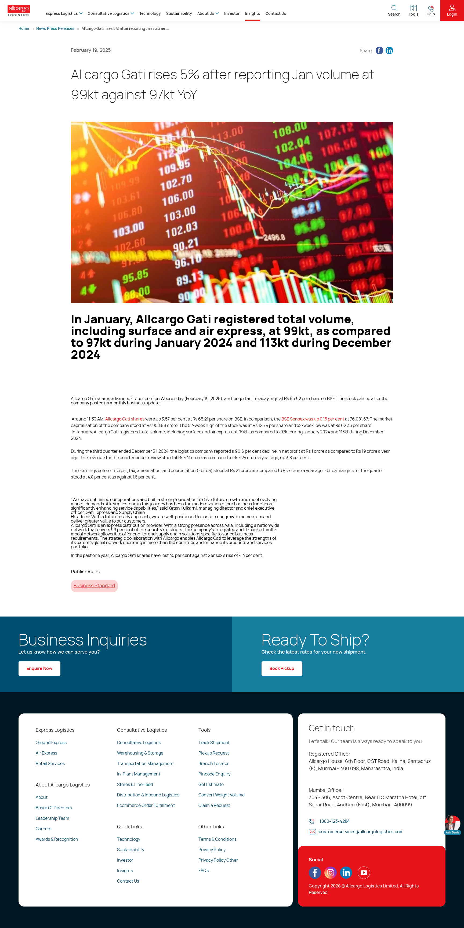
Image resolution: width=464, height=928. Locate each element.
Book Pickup (282, 668)
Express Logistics (62, 14)
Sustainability (179, 14)
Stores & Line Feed (135, 784)
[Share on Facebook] (379, 51)
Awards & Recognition (57, 839)
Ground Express (51, 743)
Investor (232, 14)
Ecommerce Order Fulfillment (146, 805)
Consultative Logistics (108, 14)
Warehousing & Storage (140, 753)
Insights (252, 14)
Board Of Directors (54, 808)
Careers (43, 829)
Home (24, 29)
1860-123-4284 (335, 821)
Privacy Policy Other (218, 860)
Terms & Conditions (217, 839)
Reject (332, 909)
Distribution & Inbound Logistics (148, 795)
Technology (150, 14)
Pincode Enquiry (214, 774)
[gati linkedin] (346, 877)
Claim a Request (214, 805)
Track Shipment (214, 743)
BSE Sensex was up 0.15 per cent (312, 419)
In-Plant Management (138, 774)
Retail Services (50, 764)
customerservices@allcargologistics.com (361, 832)
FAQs (203, 871)
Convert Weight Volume (221, 795)
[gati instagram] (331, 873)
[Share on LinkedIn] (389, 51)
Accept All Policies (409, 909)
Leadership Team (52, 818)
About (42, 797)
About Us (205, 14)
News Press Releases (55, 29)
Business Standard (94, 585)
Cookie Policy (144, 913)
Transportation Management (145, 764)
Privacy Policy (212, 850)
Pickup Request (213, 753)
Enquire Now (39, 668)
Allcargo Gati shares (124, 419)
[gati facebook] (315, 877)
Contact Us (276, 14)
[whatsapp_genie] (453, 825)
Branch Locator (213, 764)
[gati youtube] (364, 877)
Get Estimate (211, 784)
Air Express (46, 753)
